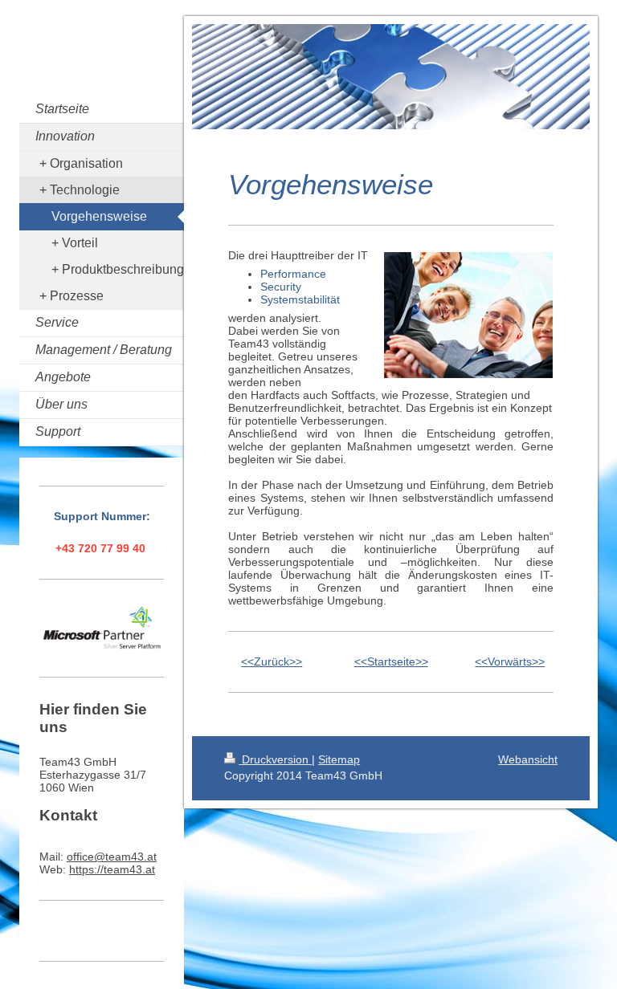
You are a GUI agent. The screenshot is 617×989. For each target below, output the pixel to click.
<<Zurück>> (271, 661)
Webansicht (528, 759)
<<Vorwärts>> (510, 661)
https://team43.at (112, 869)
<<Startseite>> (391, 661)
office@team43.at (112, 856)
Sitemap (339, 759)
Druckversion (275, 759)
